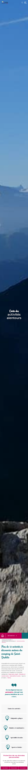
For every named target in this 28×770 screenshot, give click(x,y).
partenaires (9, 692)
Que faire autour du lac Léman (8, 641)
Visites (9, 677)
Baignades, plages (17, 718)
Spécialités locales (15, 676)
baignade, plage (13, 674)
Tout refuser (5, 768)
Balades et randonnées (16, 728)
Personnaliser (14, 768)
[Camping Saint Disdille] (4, 2)
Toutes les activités (14, 709)
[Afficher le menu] (25, 2)
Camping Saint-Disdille (6, 639)
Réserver (11, 635)
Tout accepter (23, 768)
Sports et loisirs (16, 747)
